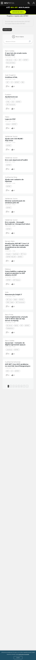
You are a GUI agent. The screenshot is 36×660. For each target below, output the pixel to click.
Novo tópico (18, 36)
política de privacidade (23, 654)
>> (27, 386)
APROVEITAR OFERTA (18, 12)
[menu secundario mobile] (2, 3)
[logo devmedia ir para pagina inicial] (9, 3)
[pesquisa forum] (30, 42)
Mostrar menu (7, 29)
